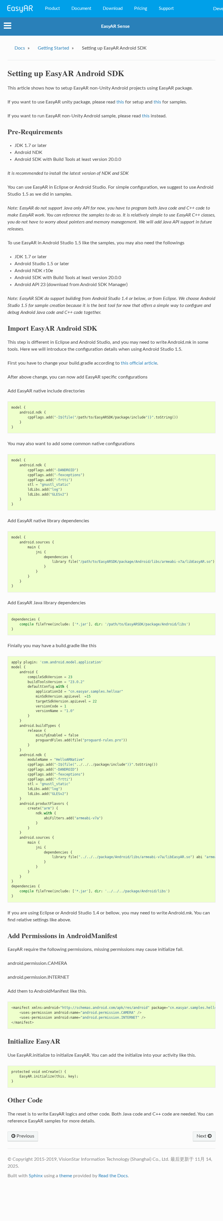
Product (52, 8)
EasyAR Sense (115, 26)
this (120, 102)
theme (65, 1175)
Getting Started (53, 48)
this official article (139, 363)
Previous (24, 1136)
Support (166, 8)
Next (202, 1136)
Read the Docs (113, 1175)
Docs (20, 48)
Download (113, 8)
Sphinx (36, 1175)
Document (81, 8)
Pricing (140, 8)
